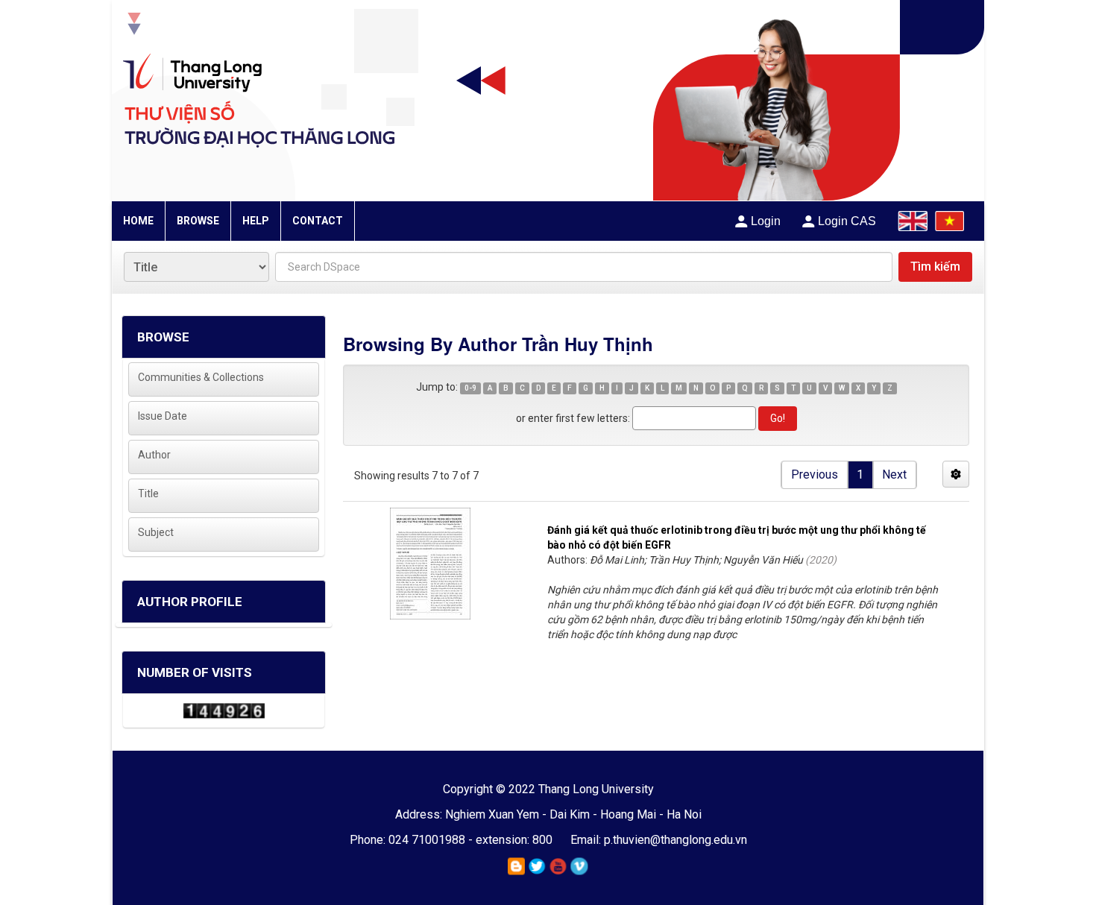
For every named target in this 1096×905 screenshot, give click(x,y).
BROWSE (198, 221)
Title (148, 493)
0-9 (470, 388)
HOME (138, 221)
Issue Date (162, 416)
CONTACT (317, 221)
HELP (255, 221)
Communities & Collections (201, 377)
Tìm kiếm (935, 266)
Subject (156, 532)
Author (154, 455)
